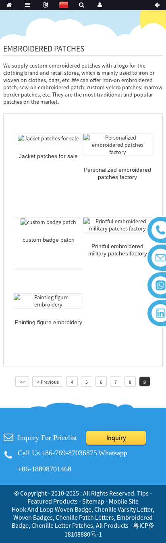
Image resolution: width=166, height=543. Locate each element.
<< (22, 382)
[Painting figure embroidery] (48, 300)
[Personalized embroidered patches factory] (117, 144)
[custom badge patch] (48, 221)
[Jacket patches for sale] (48, 137)
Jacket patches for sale (48, 156)
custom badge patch (49, 240)
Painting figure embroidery (48, 322)
